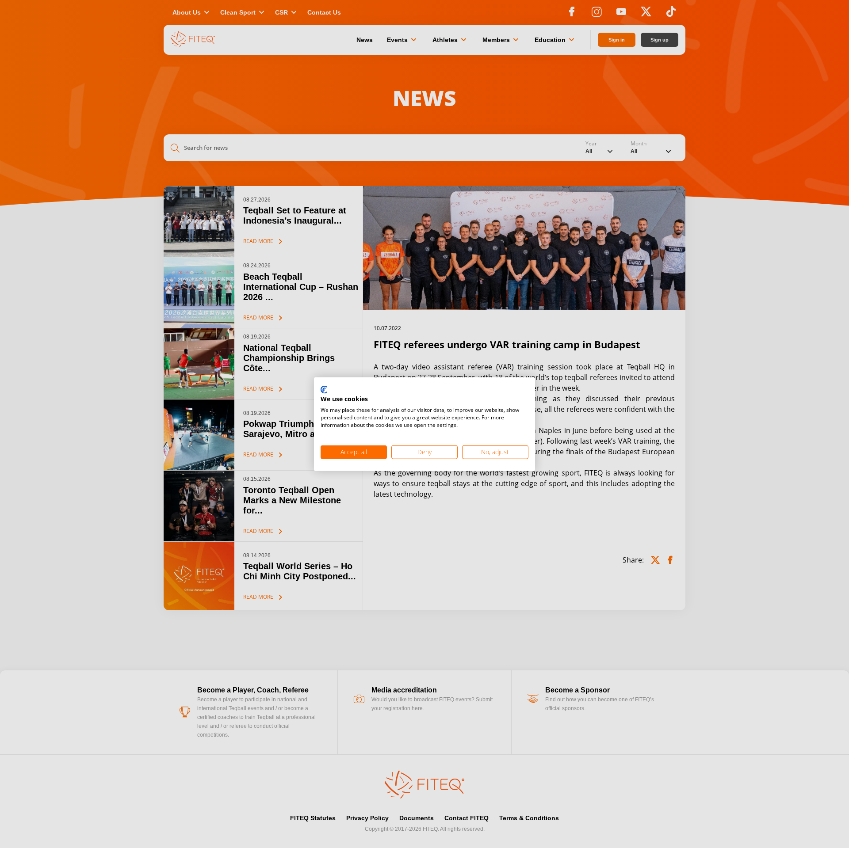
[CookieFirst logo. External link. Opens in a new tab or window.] (324, 389)
